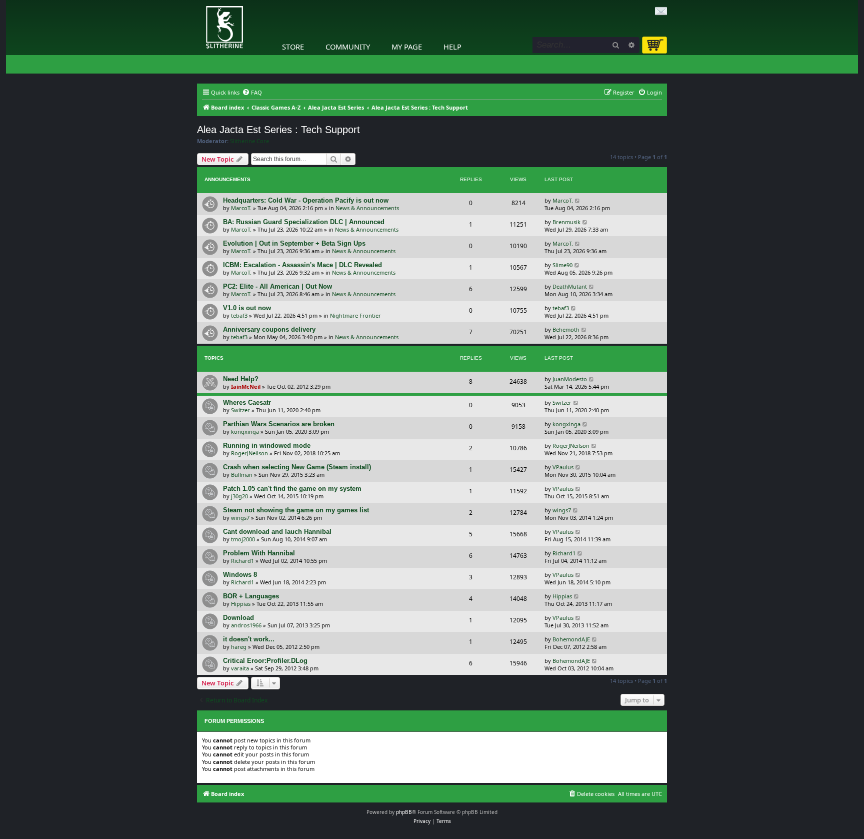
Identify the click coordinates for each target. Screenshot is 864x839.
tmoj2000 (243, 539)
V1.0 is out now (247, 308)
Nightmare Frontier (355, 315)
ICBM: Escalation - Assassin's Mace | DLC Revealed (302, 265)
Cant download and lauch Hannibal (277, 531)
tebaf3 (239, 315)
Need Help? (240, 379)
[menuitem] (252, 93)
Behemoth (566, 329)
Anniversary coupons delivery (269, 329)
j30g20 (239, 496)
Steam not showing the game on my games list (296, 510)
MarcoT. (241, 208)
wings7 (240, 517)
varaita (240, 668)
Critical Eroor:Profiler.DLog (265, 660)
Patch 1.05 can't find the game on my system (292, 488)
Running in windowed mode (266, 445)
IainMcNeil (245, 386)
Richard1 (242, 560)
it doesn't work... (248, 639)
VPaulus (563, 467)
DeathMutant (569, 286)
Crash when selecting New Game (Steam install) (297, 467)
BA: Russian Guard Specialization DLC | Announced (303, 222)
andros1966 (246, 625)
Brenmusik (566, 222)
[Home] (199, 2)
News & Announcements (367, 208)
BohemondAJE (571, 639)
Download (238, 617)
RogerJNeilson (249, 453)
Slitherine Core (249, 141)
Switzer (240, 410)
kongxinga (245, 431)
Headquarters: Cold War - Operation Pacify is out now (305, 200)
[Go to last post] (577, 200)
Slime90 (562, 265)
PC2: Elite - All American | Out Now (277, 286)
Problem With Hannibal (259, 553)
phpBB (404, 811)
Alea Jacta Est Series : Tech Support (278, 129)
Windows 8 (240, 574)
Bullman (241, 474)
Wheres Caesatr (247, 402)
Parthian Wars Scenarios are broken (278, 424)
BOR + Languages (251, 596)
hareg (238, 646)
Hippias (240, 603)
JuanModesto (569, 379)
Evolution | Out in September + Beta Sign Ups (294, 243)
